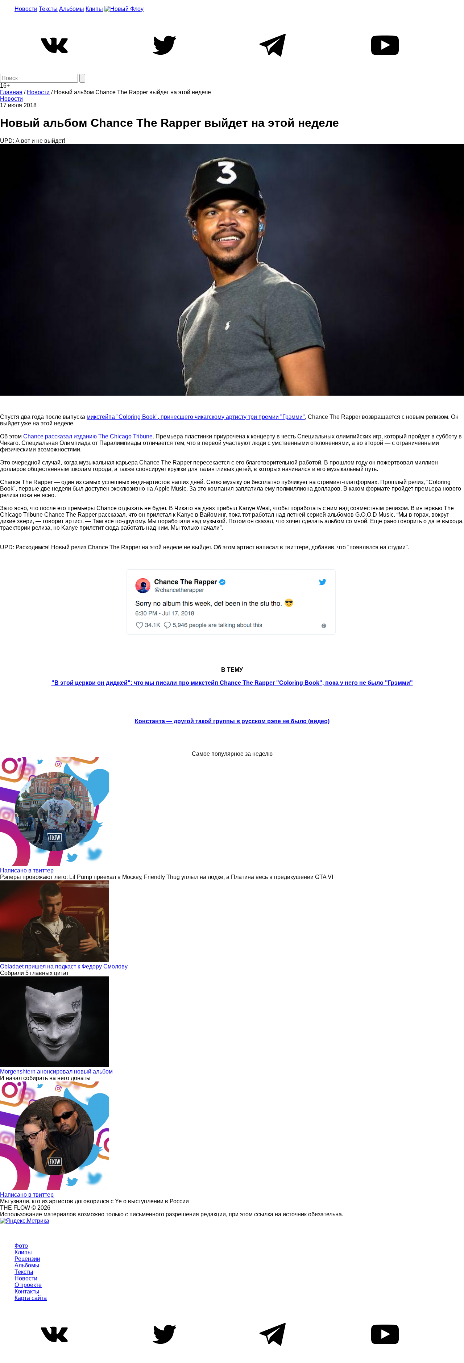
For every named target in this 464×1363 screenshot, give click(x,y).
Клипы (94, 9)
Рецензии (27, 1259)
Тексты (48, 9)
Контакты (27, 1291)
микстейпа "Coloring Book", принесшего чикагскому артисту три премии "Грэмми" (196, 417)
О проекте (28, 1285)
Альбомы (71, 9)
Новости (25, 9)
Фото (21, 1246)
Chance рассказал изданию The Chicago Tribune (88, 436)
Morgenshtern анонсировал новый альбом (56, 1071)
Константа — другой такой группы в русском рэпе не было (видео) (232, 721)
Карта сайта (30, 1298)
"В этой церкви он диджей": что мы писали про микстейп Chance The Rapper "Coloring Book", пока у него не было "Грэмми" (232, 683)
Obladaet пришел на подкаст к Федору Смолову (64, 966)
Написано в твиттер (27, 870)
